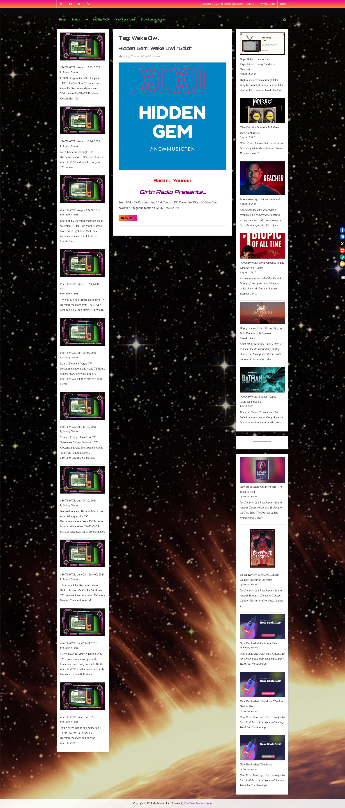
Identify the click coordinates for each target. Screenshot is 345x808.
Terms (283, 4)
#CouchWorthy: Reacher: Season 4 (260, 199)
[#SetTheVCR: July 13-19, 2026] (82, 406)
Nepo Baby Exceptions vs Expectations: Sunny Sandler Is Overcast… (257, 64)
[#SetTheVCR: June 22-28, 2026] (82, 623)
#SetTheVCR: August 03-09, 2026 (80, 210)
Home (62, 19)
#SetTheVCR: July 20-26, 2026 (78, 352)
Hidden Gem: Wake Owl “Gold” (155, 48)
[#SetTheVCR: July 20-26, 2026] (82, 333)
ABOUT (251, 4)
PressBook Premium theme (198, 803)
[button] (342, 230)
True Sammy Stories (153, 19)
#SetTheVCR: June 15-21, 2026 (78, 717)
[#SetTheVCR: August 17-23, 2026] (82, 47)
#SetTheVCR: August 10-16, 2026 (80, 141)
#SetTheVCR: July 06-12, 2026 (78, 500)
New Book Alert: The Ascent (256, 764)
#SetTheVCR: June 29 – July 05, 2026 (82, 574)
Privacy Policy (267, 4)
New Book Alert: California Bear (259, 643)
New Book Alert (125, 19)
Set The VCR (101, 19)
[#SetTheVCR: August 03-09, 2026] (82, 190)
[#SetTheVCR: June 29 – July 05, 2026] (82, 554)
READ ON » (129, 218)
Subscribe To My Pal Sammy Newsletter (222, 4)
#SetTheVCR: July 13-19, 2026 (78, 426)
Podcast (76, 19)
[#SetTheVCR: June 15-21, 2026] (82, 697)
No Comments (152, 57)
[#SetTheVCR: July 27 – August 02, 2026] (82, 264)
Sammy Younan (131, 56)
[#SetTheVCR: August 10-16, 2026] (82, 121)
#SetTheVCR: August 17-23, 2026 (80, 67)
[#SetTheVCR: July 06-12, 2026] (82, 480)
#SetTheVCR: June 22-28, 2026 (78, 643)
